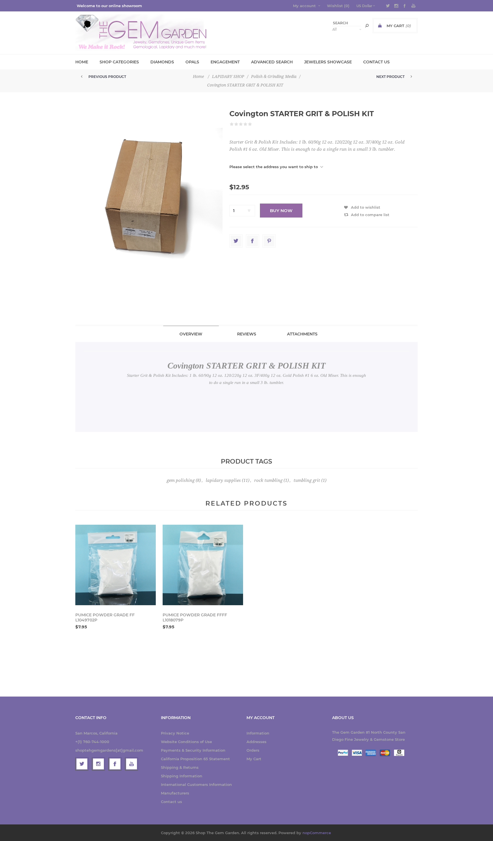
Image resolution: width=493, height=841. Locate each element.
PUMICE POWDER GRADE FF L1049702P (105, 617)
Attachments (302, 334)
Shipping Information (181, 776)
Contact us (171, 801)
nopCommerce (316, 832)
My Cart (253, 759)
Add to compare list (370, 214)
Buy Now (281, 210)
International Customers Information (196, 784)
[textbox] (346, 23)
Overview (190, 334)
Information (257, 733)
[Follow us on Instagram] (98, 763)
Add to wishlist (365, 207)
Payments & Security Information (193, 750)
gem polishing (181, 480)
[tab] (191, 334)
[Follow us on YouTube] (131, 763)
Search (367, 25)
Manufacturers (175, 793)
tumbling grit (307, 480)
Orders (252, 750)
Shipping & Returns (180, 767)
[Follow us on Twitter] (81, 763)
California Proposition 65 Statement (195, 759)
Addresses (256, 741)
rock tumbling (268, 480)
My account (304, 5)
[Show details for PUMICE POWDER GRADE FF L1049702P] (115, 565)
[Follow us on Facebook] (115, 763)
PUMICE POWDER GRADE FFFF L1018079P (195, 617)
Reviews (246, 334)
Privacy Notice (175, 733)
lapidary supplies (223, 480)
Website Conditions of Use (186, 741)
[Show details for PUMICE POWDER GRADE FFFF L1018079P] (203, 565)
